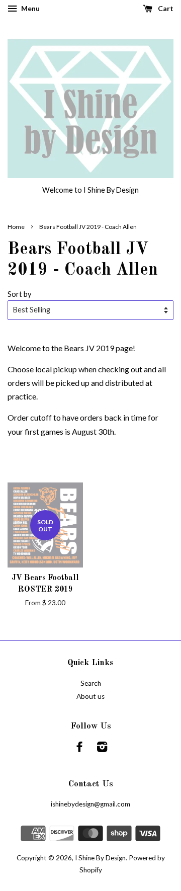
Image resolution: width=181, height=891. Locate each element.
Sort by (19, 294)
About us (90, 696)
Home (16, 226)
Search (90, 683)
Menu (30, 8)
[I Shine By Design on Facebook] (79, 749)
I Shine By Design (100, 858)
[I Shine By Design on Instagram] (102, 749)
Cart (164, 8)
